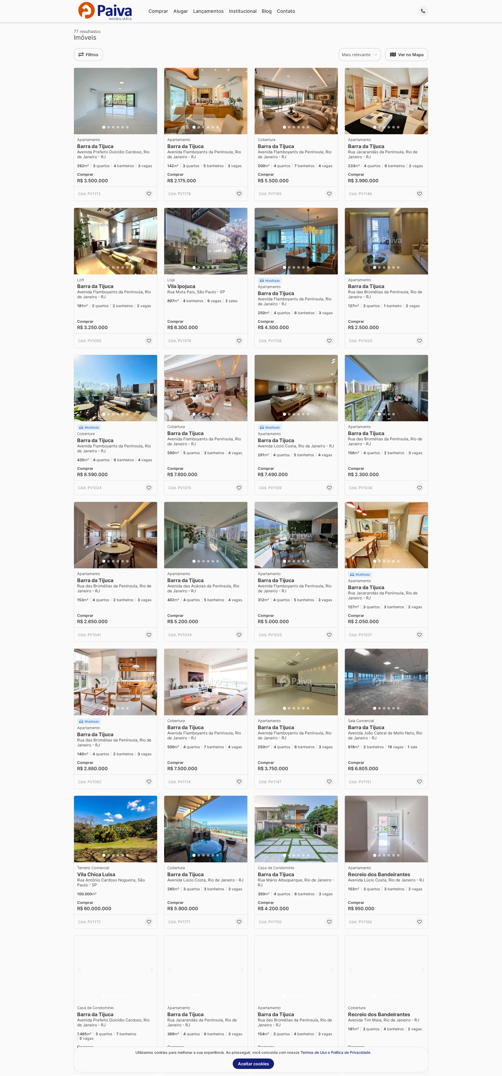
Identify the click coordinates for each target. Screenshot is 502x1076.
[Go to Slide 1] (103, 127)
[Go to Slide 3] (113, 127)
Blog (267, 11)
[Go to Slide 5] (122, 127)
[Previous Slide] (79, 101)
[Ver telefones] (423, 11)
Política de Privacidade (350, 1052)
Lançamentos (208, 11)
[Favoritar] (149, 194)
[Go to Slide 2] (108, 127)
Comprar (158, 11)
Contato (286, 11)
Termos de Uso (314, 1052)
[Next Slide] (151, 101)
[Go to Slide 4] (118, 127)
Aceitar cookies (253, 1063)
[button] (115, 101)
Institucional (242, 11)
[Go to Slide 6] (127, 127)
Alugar (180, 11)
